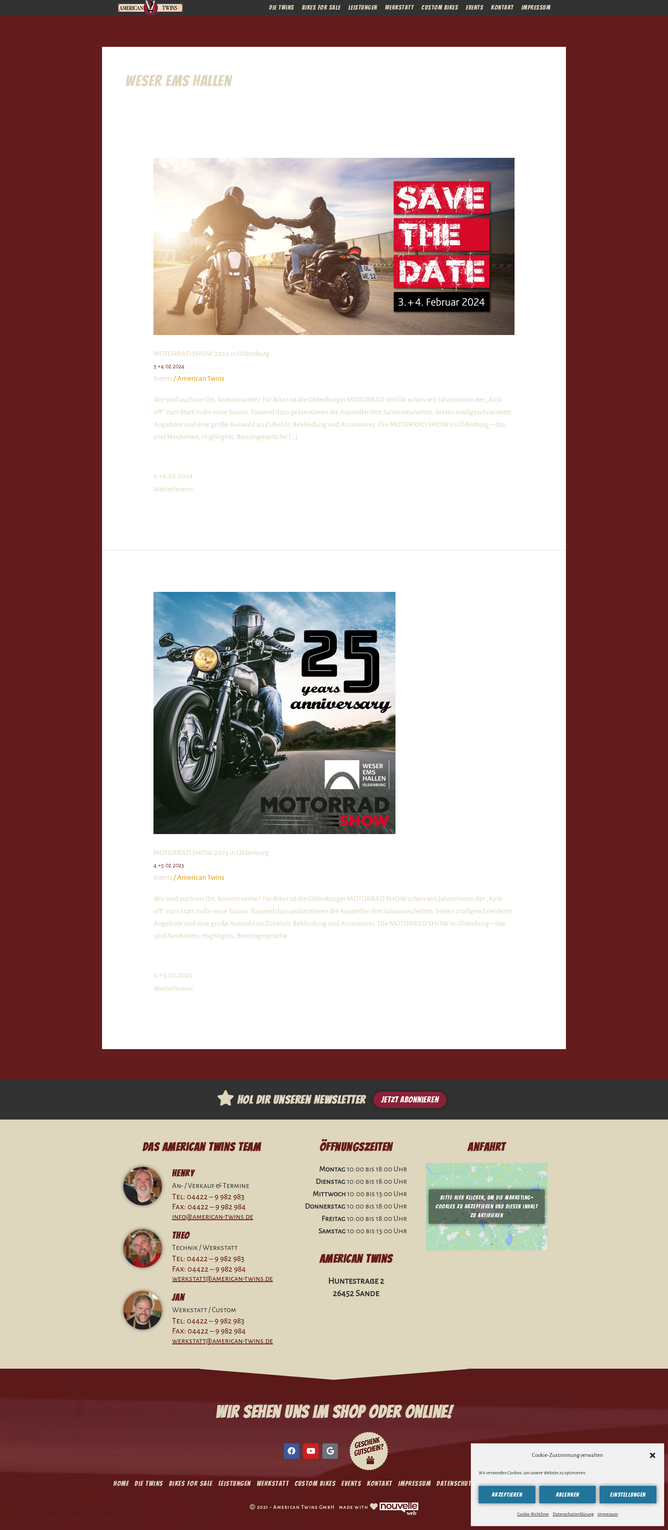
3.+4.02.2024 (173, 476)
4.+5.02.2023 (172, 975)
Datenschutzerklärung (573, 1514)
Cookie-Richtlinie (533, 1514)
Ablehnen (567, 1495)
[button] (652, 1455)
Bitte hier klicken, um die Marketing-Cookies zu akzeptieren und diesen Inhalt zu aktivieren (487, 1207)
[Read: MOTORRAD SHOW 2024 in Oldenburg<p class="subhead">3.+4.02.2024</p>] (333, 246)
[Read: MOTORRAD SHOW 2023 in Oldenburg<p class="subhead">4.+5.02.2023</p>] (274, 712)
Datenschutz (455, 1483)
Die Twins (281, 7)
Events (474, 7)
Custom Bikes (439, 7)
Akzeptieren (507, 1495)
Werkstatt (399, 7)
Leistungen (362, 7)
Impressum (608, 1514)
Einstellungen (628, 1495)
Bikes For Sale (321, 7)
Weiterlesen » (173, 489)
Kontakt (502, 7)
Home (121, 1483)
